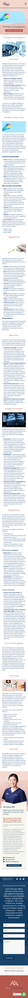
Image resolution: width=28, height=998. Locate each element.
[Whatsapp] (24, 994)
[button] (17, 879)
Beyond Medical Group (16, 988)
